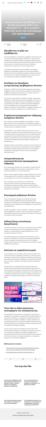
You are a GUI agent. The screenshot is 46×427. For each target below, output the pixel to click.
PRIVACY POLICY (22, 415)
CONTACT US (15, 415)
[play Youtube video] (23, 292)
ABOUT (32, 415)
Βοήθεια (23, 37)
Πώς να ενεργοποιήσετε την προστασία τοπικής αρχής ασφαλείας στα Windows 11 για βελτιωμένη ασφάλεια (32, 382)
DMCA (28, 415)
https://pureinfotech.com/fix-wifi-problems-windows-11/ (20, 352)
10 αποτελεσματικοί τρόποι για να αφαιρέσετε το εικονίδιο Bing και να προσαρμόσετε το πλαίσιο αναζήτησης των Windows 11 (32, 402)
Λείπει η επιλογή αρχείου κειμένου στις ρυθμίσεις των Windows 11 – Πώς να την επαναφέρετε (13, 402)
